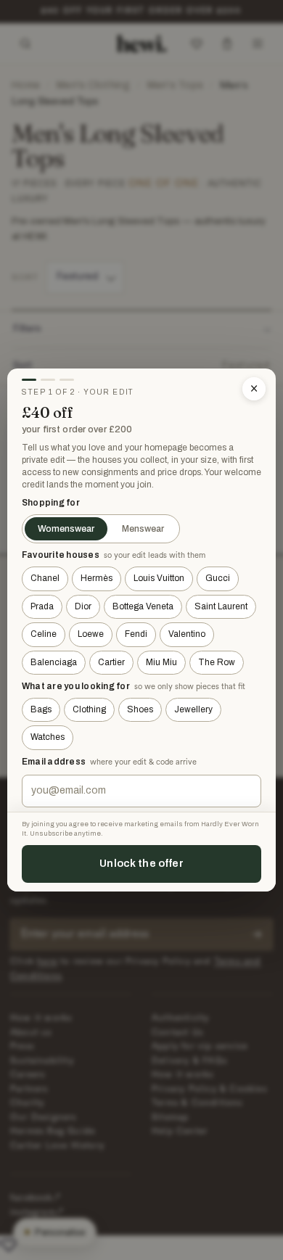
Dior (83, 606)
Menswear (143, 529)
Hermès (96, 578)
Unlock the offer (141, 863)
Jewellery (193, 709)
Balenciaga (53, 662)
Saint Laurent (220, 606)
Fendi (136, 634)
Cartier (111, 662)
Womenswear (66, 529)
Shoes (140, 709)
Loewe (91, 634)
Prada (42, 606)
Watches (47, 737)
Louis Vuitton (159, 578)
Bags (41, 709)
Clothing (89, 709)
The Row (216, 662)
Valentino (186, 634)
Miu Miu (161, 662)
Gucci (217, 578)
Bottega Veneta (142, 606)
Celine (43, 634)
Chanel (45, 578)
